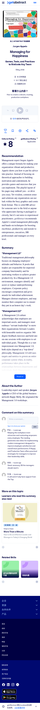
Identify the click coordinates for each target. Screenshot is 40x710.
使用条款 (5, 669)
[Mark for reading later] (12, 130)
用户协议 (5, 674)
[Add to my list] (20, 130)
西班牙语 (5, 633)
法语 (3, 651)
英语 (3, 624)
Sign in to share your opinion (16, 426)
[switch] (20, 110)
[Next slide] (37, 547)
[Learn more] (15, 138)
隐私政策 (5, 665)
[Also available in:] (34, 130)
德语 (3, 628)
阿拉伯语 (5, 655)
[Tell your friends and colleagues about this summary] (27, 130)
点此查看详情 (19, 708)
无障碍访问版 (6, 678)
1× (8, 110)
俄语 (3, 637)
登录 (14, 119)
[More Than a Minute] (20, 512)
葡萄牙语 (5, 646)
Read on (20, 377)
